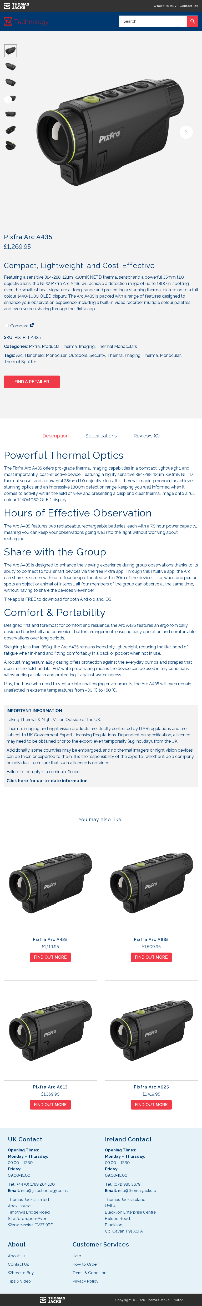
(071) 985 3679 (127, 1184)
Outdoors (78, 355)
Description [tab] (56, 435)
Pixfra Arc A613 (50, 1087)
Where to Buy (165, 6)
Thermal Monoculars (117, 346)
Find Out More (50, 957)
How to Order (85, 1264)
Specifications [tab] (101, 435)
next (186, 132)
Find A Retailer (31, 381)
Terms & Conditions (90, 1272)
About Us (16, 1256)
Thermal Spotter (20, 361)
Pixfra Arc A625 (151, 1087)
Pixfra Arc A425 (50, 939)
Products (50, 346)
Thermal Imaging (78, 346)
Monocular (56, 355)
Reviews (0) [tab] (147, 435)
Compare (18, 325)
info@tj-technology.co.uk (44, 1190)
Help (77, 1256)
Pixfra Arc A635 (151, 939)
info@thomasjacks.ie (137, 1190)
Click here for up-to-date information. (48, 780)
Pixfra (34, 346)
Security (97, 355)
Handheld (34, 355)
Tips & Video (19, 1281)
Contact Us (189, 6)
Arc (19, 355)
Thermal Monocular (162, 355)
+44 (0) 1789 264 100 (36, 1184)
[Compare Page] (32, 325)
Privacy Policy (85, 1281)
